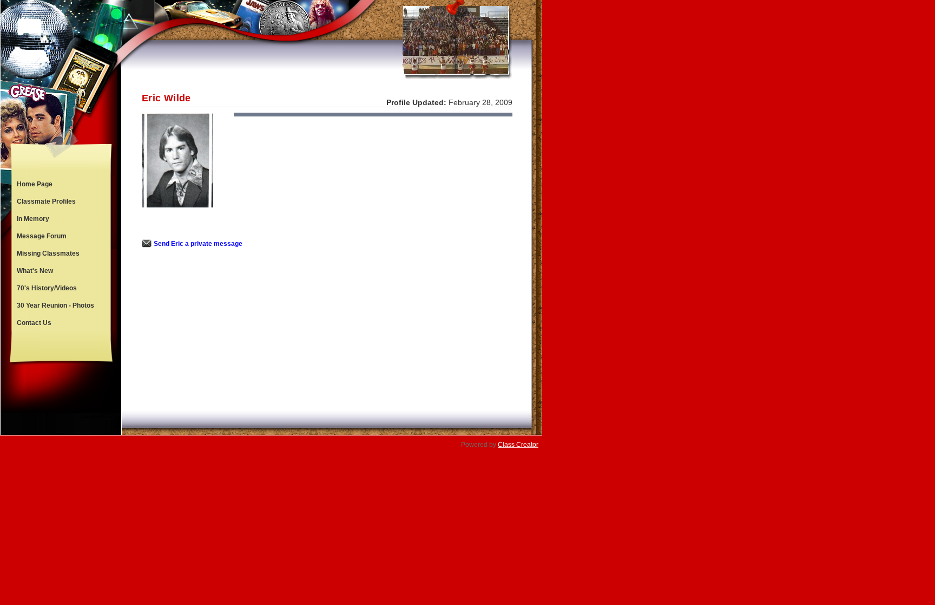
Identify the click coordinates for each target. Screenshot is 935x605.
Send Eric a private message (198, 244)
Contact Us (34, 323)
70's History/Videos (47, 288)
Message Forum (42, 236)
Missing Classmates (48, 253)
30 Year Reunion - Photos (55, 305)
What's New (35, 271)
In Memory (33, 219)
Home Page (34, 184)
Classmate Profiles (46, 201)
